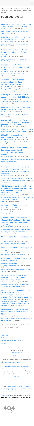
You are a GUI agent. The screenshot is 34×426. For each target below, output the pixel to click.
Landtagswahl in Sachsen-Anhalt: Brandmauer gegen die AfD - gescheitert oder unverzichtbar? (17, 161)
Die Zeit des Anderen (17, 352)
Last (17, 327)
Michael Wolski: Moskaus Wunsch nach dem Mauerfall (17, 366)
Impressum (4, 335)
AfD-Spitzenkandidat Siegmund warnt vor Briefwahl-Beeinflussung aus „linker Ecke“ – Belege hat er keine (17, 199)
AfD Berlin (4, 56)
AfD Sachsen (5, 29)
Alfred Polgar (5, 395)
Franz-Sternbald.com (14, 390)
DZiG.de (13, 388)
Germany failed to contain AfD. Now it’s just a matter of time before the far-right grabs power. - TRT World (17, 122)
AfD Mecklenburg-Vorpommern (10, 265)
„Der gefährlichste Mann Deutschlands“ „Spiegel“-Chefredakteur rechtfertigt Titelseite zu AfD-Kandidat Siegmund (16, 231)
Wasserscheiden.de (7, 392)
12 (5, 327)
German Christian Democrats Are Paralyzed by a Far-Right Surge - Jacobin (14, 52)
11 (2, 327)
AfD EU (3, 209)
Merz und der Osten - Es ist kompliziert (13, 243)
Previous (8, 324)
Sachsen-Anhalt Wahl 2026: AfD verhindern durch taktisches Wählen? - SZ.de (16, 67)
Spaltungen (4, 343)
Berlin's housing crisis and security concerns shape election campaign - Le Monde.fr (16, 311)
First (3, 324)
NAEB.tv (21, 386)
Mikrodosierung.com (17, 355)
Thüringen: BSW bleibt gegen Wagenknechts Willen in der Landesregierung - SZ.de (12, 82)
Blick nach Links (12, 386)
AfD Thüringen (5, 86)
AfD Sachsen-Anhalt (7, 41)
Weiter (12, 327)
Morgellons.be (21, 388)
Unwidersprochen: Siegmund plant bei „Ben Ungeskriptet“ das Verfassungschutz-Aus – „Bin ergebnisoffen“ (15, 303)
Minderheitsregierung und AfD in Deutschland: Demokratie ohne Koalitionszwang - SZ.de (14, 277)
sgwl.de (29, 388)
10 (28, 324)
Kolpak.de (4, 390)
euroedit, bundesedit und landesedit (12, 340)
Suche (3, 338)
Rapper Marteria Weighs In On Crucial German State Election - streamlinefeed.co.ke (16, 261)
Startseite (3, 21)
